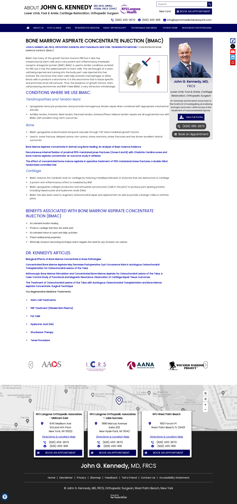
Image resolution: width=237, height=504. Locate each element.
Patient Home (170, 27)
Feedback (111, 478)
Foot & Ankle (54, 27)
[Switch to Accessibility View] (5, 497)
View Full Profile (194, 117)
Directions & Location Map (58, 437)
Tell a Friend (129, 478)
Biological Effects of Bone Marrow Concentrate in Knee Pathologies (63, 259)
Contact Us (148, 478)
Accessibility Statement (174, 478)
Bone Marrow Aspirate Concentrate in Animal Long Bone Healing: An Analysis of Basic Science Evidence (83, 146)
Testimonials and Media (144, 27)
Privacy (81, 478)
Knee (68, 27)
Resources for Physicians (196, 27)
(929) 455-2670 (125, 20)
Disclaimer (66, 478)
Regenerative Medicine (87, 27)
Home (51, 478)
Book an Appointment (195, 11)
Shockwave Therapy (42, 332)
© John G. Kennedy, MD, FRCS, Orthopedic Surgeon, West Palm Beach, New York (118, 488)
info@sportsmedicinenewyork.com (189, 20)
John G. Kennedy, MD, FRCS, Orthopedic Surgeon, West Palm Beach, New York (68, 47)
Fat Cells (35, 316)
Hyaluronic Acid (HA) (42, 324)
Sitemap (95, 478)
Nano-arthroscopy (114, 27)
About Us (38, 27)
